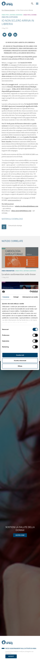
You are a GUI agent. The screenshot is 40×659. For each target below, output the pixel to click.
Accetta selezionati (20, 360)
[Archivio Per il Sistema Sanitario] (3, 248)
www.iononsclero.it (14, 200)
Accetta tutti (20, 355)
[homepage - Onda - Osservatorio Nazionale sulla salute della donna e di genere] (9, 4)
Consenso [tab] (6, 297)
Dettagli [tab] (16, 297)
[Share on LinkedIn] (15, 35)
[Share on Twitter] (4, 35)
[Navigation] (37, 4)
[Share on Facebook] (10, 35)
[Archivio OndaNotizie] (3, 247)
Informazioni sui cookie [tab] (30, 297)
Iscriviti (11, 656)
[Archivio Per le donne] (3, 282)
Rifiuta (20, 366)
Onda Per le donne (29, 15)
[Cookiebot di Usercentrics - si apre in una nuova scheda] (30, 292)
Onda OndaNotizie (8, 271)
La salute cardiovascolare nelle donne (19, 274)
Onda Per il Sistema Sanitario (12, 15)
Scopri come (20, 535)
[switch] (35, 335)
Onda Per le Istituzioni (10, 17)
